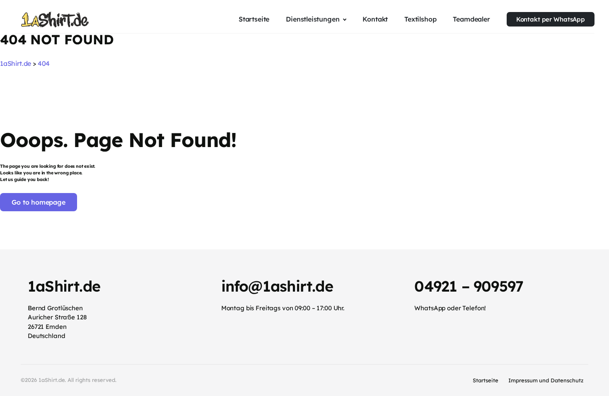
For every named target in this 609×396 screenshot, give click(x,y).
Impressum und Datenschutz (545, 380)
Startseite (485, 380)
